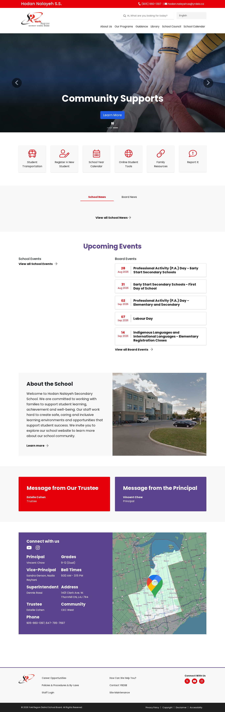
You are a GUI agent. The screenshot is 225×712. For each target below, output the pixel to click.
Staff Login (48, 692)
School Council (171, 26)
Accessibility (196, 707)
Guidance (142, 26)
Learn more (35, 445)
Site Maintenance (120, 692)
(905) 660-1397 (151, 4)
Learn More (112, 115)
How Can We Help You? (123, 678)
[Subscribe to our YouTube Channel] (31, 548)
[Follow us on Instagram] (40, 548)
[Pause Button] (112, 123)
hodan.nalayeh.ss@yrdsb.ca (185, 4)
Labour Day (143, 318)
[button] (17, 82)
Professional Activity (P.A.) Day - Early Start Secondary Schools (165, 270)
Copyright (167, 707)
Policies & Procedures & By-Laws (60, 685)
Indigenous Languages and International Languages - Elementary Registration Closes (165, 336)
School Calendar (194, 26)
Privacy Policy (152, 707)
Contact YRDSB (118, 685)
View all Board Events (132, 349)
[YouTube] (194, 681)
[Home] (35, 20)
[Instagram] (201, 681)
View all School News (112, 218)
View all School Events (36, 264)
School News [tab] (97, 197)
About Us (106, 26)
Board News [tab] (129, 197)
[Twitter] (187, 681)
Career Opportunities (54, 678)
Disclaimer (181, 707)
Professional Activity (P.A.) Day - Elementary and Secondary (161, 302)
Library (155, 26)
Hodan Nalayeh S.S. (41, 4)
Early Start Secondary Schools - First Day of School (164, 286)
